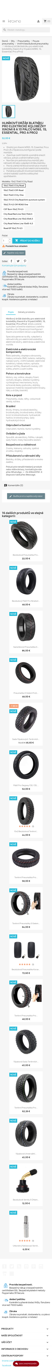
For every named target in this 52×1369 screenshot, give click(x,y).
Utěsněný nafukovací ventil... (26, 1245)
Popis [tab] (11, 312)
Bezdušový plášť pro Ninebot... (26, 601)
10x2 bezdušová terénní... (26, 831)
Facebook (4, 1266)
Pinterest (25, 261)
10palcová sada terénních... (26, 1061)
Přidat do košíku (27, 240)
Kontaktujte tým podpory (14, 265)
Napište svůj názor (15, 253)
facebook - (7, 1365)
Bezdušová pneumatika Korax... (26, 969)
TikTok (12, 1274)
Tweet (18, 261)
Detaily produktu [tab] (26, 312)
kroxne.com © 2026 (11, 1360)
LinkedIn (4, 1274)
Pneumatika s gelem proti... (26, 693)
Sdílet (11, 261)
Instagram (41, 1266)
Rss (19, 1266)
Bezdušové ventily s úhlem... (26, 1199)
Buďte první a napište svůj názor (28, 496)
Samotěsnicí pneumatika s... (26, 647)
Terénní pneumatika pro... (26, 877)
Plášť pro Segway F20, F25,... (26, 785)
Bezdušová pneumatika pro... (26, 555)
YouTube (26, 1266)
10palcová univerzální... (26, 1153)
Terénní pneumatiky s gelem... (26, 923)
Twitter (12, 1266)
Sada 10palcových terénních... (26, 739)
